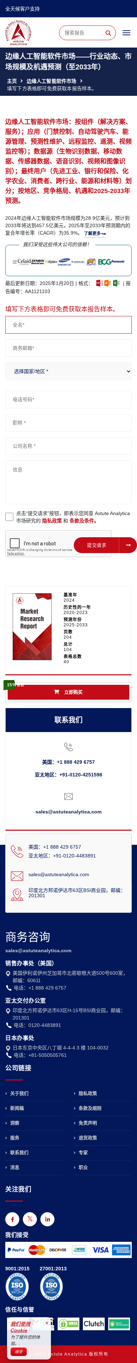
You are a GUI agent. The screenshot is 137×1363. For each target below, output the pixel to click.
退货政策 (87, 1137)
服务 (14, 1137)
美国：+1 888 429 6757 (68, 762)
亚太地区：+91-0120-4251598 (68, 774)
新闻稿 (16, 1108)
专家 (82, 1152)
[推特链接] (30, 1219)
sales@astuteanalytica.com (68, 811)
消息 (14, 1167)
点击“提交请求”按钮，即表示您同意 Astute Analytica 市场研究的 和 (73, 516)
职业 (82, 1167)
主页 (12, 81)
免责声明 (87, 1123)
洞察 (14, 1123)
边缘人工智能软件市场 (52, 81)
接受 (18, 1352)
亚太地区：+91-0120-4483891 (62, 856)
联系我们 (18, 1152)
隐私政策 (52, 520)
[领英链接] (47, 1219)
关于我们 (18, 1093)
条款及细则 (89, 1108)
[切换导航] (126, 36)
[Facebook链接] (12, 1219)
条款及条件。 (84, 520)
